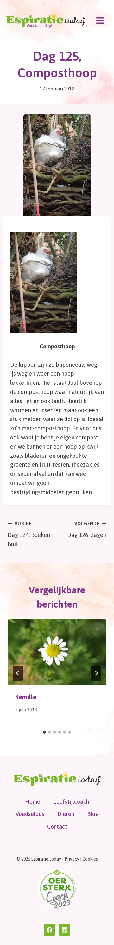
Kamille (25, 697)
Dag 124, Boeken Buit (29, 534)
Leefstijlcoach (71, 801)
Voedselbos (30, 814)
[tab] (44, 732)
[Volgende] (96, 673)
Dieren (65, 814)
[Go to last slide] (18, 673)
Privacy (72, 859)
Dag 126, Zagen (86, 529)
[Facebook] (49, 930)
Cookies (90, 859)
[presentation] (57, 652)
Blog (92, 814)
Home (32, 801)
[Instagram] (64, 930)
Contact (57, 826)
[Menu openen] (100, 20)
